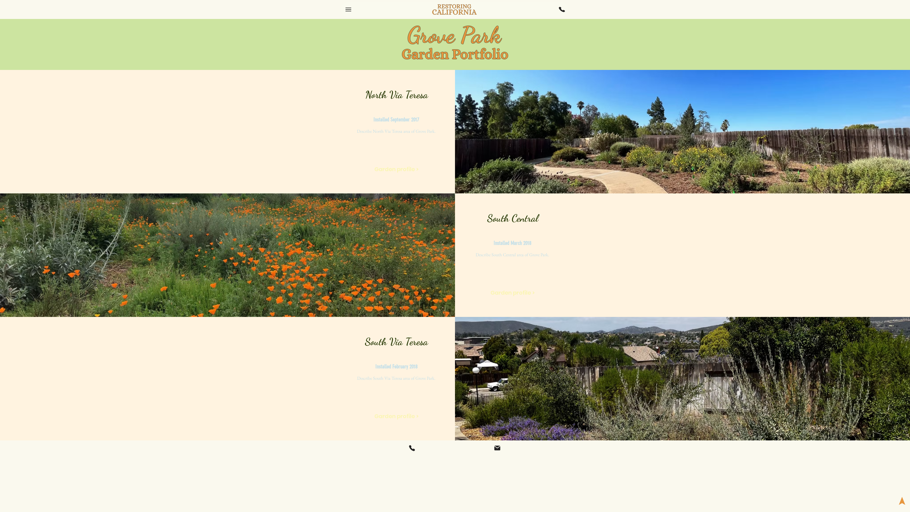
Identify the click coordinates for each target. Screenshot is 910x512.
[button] (562, 9)
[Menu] (348, 9)
